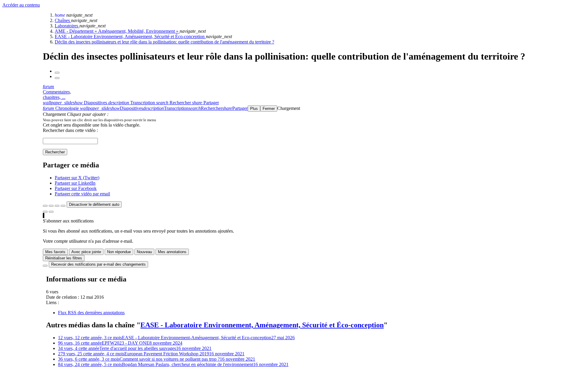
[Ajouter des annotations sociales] (45, 212)
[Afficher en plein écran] (45, 206)
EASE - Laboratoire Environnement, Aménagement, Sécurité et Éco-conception (130, 36)
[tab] (75, 102)
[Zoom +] (63, 206)
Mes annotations (172, 252)
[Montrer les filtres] (51, 206)
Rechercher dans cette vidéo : (70, 130)
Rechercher (55, 152)
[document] (306, 119)
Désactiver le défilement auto (94, 204)
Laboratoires (67, 25)
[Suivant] (57, 78)
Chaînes (63, 20)
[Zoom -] (57, 206)
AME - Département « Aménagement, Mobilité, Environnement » (117, 31)
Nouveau (144, 252)
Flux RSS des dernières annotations (91, 312)
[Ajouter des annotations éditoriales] (51, 212)
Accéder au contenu (21, 4)
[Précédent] (57, 73)
